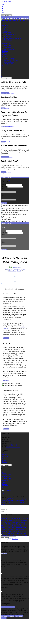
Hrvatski (10, 526)
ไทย (6, 529)
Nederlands (22, 528)
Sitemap (3, 502)
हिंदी (2, 526)
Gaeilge (24, 520)
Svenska (26, 531)
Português (4, 531)
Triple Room (8, 36)
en (3, 8)
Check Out (4, 186)
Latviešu (8, 522)
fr (2, 10)
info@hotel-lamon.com (13, 447)
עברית (7, 528)
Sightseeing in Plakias (11, 60)
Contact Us (5, 65)
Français (5, 460)
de (3, 5)
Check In (3, 185)
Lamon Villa (7, 42)
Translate (15, 539)
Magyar (5, 526)
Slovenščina (14, 533)
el (2, 6)
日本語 (18, 529)
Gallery (4, 53)
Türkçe (3, 529)
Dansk (3, 520)
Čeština (25, 524)
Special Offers (6, 45)
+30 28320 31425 (6, 1)
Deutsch (5, 455)
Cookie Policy (11, 502)
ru (3, 12)
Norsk (17, 528)
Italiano (3, 528)
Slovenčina (21, 533)
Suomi (20, 520)
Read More (6, 338)
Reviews (4, 54)
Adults (3, 188)
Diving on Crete (9, 62)
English (4, 458)
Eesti (11, 520)
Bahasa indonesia (19, 526)
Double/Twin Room (10, 34)
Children (3, 196)
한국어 (22, 529)
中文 (26, 533)
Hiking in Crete (8, 64)
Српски (3, 533)
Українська (11, 529)
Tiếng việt (15, 531)
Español (7, 520)
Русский (4, 462)
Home (4, 25)
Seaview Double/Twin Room (13, 38)
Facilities (5, 51)
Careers (6, 27)
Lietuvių (3, 522)
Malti (7, 524)
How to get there (9, 58)
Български (12, 524)
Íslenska (11, 528)
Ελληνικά (5, 456)
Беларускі (19, 524)
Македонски (16, 522)
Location (5, 56)
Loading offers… (9, 47)
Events (6, 29)
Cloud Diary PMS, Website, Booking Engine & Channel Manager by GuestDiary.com (15, 500)
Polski (9, 531)
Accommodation (7, 33)
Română (21, 531)
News (6, 31)
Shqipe (8, 533)
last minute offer (9, 49)
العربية (15, 520)
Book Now (11, 93)
